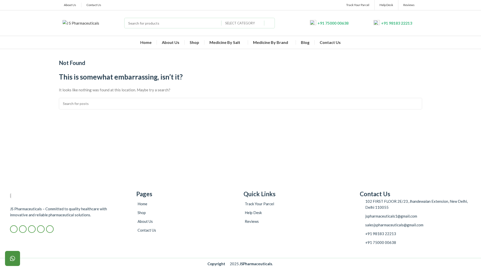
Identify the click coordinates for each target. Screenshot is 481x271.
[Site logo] (81, 22)
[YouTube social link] (41, 229)
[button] (12, 258)
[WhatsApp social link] (50, 229)
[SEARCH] (269, 23)
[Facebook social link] (14, 229)
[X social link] (23, 229)
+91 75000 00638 (332, 23)
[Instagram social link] (32, 229)
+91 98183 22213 (396, 23)
